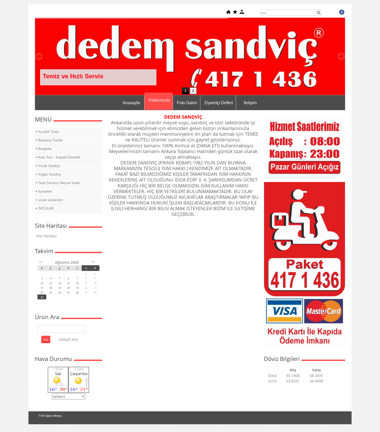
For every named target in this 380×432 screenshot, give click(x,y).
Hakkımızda (159, 100)
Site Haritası (46, 235)
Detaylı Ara (68, 339)
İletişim (250, 103)
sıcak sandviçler (50, 200)
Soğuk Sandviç (49, 174)
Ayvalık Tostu (48, 132)
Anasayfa (131, 103)
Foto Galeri (187, 103)
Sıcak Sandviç (49, 166)
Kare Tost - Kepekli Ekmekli (59, 157)
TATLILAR (46, 208)
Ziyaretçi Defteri (218, 103)
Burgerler (45, 149)
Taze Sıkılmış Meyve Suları (59, 183)
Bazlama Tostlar (50, 140)
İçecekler (45, 191)
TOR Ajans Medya (50, 415)
